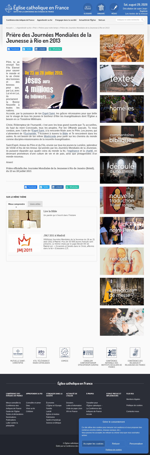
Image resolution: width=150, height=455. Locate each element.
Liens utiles (35, 204)
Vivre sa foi (30, 408)
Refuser (116, 443)
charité (89, 151)
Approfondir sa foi (44, 20)
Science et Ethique (53, 423)
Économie (50, 403)
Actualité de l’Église (87, 20)
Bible (65, 133)
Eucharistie (30, 133)
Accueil (9, 28)
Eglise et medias (52, 414)
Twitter (28, 49)
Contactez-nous (132, 411)
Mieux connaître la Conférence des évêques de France (13, 406)
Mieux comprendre (16, 204)
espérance (73, 151)
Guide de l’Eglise (13, 411)
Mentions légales (133, 399)
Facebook (15, 49)
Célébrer (29, 411)
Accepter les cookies (93, 443)
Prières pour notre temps (48, 28)
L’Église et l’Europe (54, 406)
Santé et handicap (53, 420)
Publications (11, 420)
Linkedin (41, 49)
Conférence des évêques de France (20, 20)
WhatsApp (56, 49)
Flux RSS (130, 394)
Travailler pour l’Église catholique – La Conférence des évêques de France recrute (94, 408)
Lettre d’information (74, 406)
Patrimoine (50, 417)
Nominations (11, 417)
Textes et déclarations (14, 414)
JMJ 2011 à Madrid (54, 235)
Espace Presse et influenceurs (113, 395)
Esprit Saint (48, 113)
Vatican (102, 20)
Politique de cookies (114, 450)
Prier (35, 28)
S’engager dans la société (65, 20)
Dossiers (69, 403)
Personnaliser (136, 443)
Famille (49, 408)
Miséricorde (50, 136)
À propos (90, 394)
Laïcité (48, 411)
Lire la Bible (50, 211)
